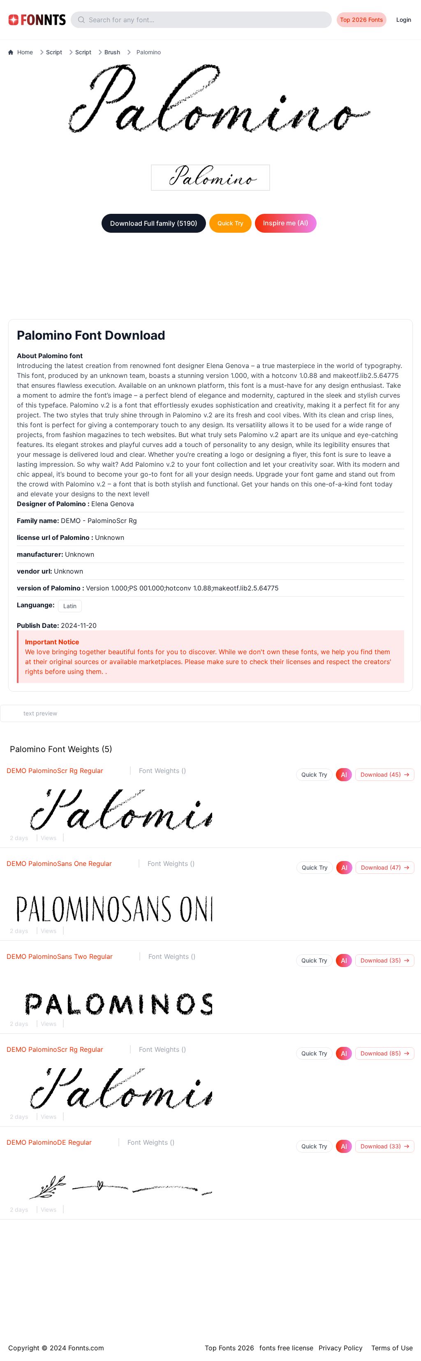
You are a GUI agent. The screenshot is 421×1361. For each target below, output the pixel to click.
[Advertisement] (210, 277)
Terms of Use (392, 1348)
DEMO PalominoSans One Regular (59, 863)
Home (25, 52)
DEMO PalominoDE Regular (49, 1142)
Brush (112, 52)
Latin (69, 605)
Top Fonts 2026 (229, 1348)
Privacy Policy (341, 1348)
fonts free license (286, 1348)
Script (54, 52)
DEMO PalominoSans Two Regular (60, 956)
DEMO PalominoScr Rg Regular (55, 770)
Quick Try (230, 223)
